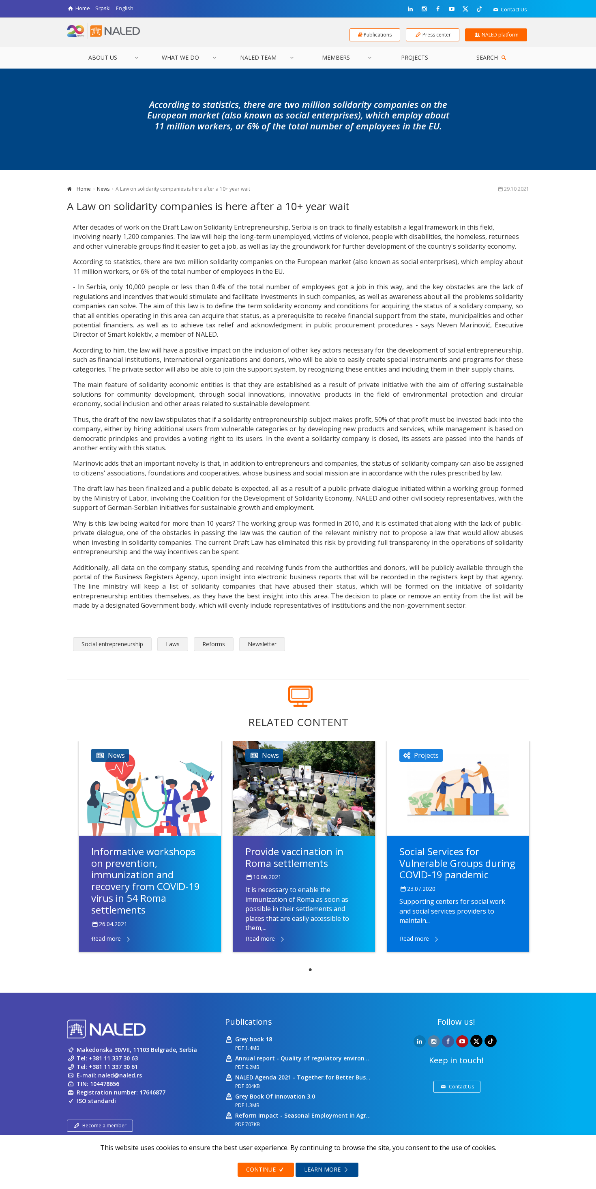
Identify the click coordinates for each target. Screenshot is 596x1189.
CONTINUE (261, 1169)
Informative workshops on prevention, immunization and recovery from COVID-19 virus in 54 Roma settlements (145, 880)
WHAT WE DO (180, 57)
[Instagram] (424, 9)
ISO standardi (96, 1101)
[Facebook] (438, 9)
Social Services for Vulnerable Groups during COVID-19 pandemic (457, 863)
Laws (173, 644)
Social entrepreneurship (112, 644)
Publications (248, 1021)
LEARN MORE (323, 1169)
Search (488, 57)
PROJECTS (414, 57)
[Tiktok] (479, 8)
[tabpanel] (150, 846)
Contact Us (513, 9)
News (103, 188)
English (124, 8)
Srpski (103, 8)
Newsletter (262, 644)
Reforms (213, 644)
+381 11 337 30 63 (113, 1058)
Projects (426, 755)
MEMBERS (336, 57)
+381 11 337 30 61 (113, 1067)
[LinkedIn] (410, 9)
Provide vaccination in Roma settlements (294, 857)
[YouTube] (452, 9)
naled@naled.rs (120, 1075)
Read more (106, 938)
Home (83, 188)
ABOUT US (102, 57)
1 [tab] (310, 970)
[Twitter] (465, 8)
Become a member (104, 1125)
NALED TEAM (258, 57)
